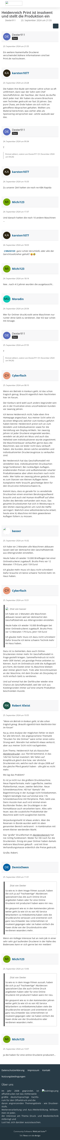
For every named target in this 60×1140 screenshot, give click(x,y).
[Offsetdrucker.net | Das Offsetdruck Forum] (14, 3)
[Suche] (41, 4)
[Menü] (56, 4)
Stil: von (30, 1135)
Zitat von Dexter (18, 885)
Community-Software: (30, 1131)
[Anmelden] (48, 4)
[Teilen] (55, 26)
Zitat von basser (18, 609)
